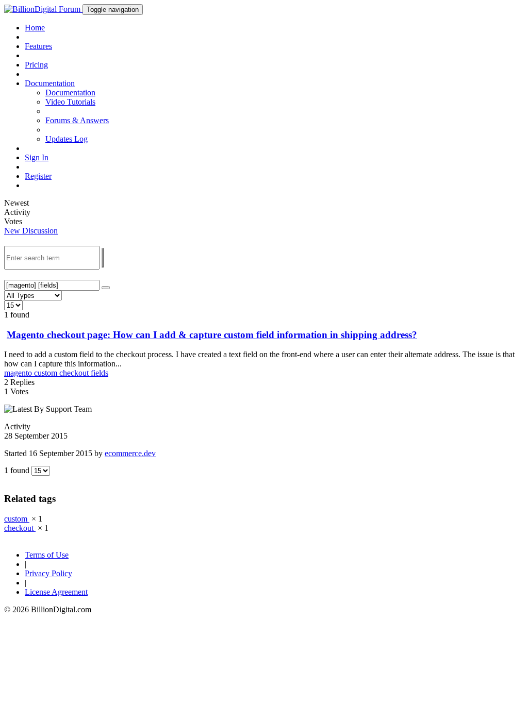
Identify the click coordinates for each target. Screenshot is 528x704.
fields (99, 372)
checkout (75, 372)
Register (38, 176)
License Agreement (56, 592)
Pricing (36, 64)
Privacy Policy (48, 573)
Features (38, 46)
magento (19, 372)
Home (35, 27)
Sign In (36, 157)
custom (46, 372)
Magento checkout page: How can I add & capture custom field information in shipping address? (212, 334)
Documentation (70, 92)
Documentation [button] (50, 83)
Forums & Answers (77, 120)
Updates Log (66, 139)
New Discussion (31, 230)
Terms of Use (47, 554)
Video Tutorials (70, 101)
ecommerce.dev (130, 453)
